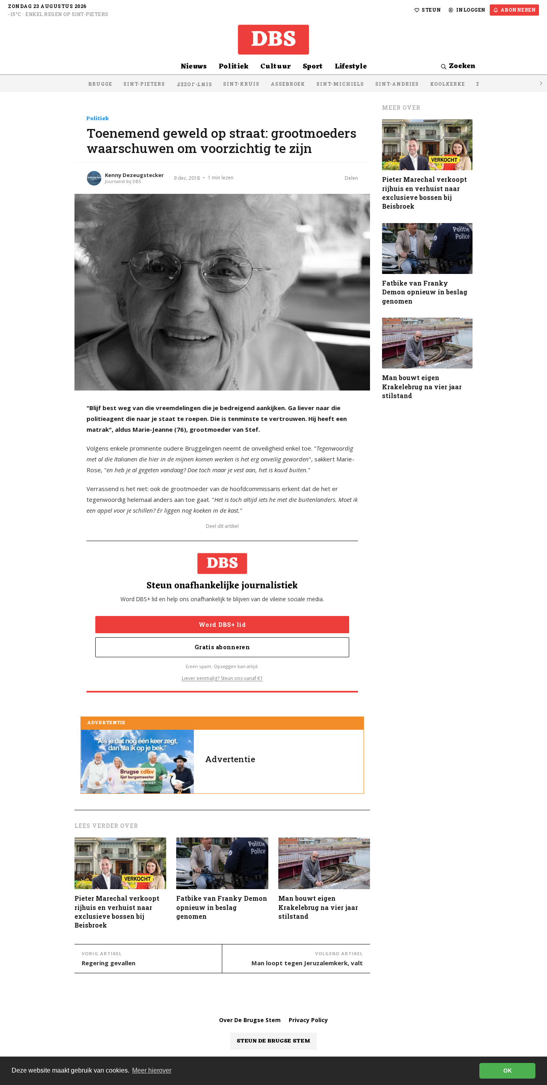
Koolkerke (447, 84)
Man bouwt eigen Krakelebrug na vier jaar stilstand (318, 907)
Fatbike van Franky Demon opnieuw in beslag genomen (221, 907)
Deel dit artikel (222, 526)
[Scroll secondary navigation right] (540, 83)
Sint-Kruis (241, 84)
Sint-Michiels (340, 84)
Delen (351, 178)
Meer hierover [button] (151, 1070)
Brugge (100, 84)
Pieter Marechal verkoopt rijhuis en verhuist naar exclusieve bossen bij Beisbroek (116, 911)
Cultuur (275, 66)
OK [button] (507, 1070)
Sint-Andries (397, 84)
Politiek (233, 66)
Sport (313, 66)
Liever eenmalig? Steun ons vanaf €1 (222, 678)
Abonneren (518, 9)
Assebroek (288, 84)
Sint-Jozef (194, 84)
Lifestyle (351, 66)
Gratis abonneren (222, 647)
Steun (431, 9)
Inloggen (471, 9)
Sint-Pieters (144, 84)
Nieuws (194, 66)
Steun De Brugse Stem (273, 1041)
